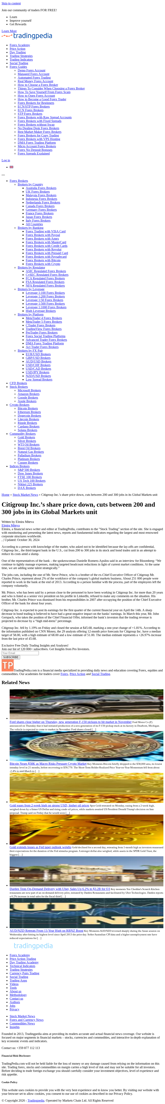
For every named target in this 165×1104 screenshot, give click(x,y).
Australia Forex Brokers (41, 188)
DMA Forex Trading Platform (37, 142)
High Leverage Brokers (41, 311)
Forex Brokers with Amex (42, 238)
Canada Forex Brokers (40, 206)
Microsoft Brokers (29, 390)
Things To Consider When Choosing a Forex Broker (51, 88)
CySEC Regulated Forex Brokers (47, 274)
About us (15, 991)
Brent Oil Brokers (29, 448)
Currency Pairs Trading (24, 973)
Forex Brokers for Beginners (36, 103)
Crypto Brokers (19, 404)
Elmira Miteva (11, 525)
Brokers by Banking (30, 227)
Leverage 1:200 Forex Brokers (45, 296)
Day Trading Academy (24, 962)
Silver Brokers (27, 441)
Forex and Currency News (26, 1020)
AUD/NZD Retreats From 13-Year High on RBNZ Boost (46, 930)
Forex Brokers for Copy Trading (38, 135)
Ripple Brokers (27, 423)
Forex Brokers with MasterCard (46, 242)
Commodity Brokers (23, 433)
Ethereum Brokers (29, 412)
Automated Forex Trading (34, 77)
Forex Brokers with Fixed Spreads (39, 121)
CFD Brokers (18, 383)
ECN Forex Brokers (30, 110)
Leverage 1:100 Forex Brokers (45, 292)
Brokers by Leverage (31, 289)
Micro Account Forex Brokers (37, 146)
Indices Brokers (20, 466)
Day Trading (18, 52)
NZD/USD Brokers (38, 376)
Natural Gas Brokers (31, 451)
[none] (86, 167)
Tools (13, 987)
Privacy (14, 1009)
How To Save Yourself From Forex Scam (44, 92)
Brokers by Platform (30, 314)
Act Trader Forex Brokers (42, 347)
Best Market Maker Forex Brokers (39, 131)
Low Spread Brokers (39, 379)
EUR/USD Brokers (38, 354)
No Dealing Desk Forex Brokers (38, 128)
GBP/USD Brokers (38, 358)
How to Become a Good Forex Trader (42, 99)
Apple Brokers (27, 401)
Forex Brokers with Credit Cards (46, 245)
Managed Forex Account (33, 74)
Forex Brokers (19, 180)
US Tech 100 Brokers (31, 480)
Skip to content (11, 3)
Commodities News (22, 1023)
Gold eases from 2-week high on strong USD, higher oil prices (49, 805)
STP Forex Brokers (30, 113)
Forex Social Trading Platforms (45, 336)
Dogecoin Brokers (29, 415)
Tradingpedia (36, 1100)
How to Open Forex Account (36, 95)
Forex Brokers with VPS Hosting (39, 139)
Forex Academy (20, 45)
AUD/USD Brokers (38, 361)
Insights (15, 1027)
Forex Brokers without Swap (36, 124)
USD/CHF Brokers (38, 365)
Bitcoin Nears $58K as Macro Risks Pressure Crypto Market (48, 763)
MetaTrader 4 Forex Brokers (44, 318)
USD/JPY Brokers (37, 372)
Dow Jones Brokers (30, 473)
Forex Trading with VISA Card (46, 231)
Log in (6, 160)
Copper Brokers (28, 462)
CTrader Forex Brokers (40, 325)
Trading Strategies (21, 56)
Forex (64, 674)
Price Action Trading (23, 958)
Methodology (18, 995)
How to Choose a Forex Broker (38, 85)
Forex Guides (18, 66)
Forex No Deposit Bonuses (35, 150)
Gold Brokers (26, 437)
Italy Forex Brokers (38, 220)
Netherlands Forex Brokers (43, 202)
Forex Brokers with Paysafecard (46, 256)
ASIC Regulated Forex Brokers (46, 271)
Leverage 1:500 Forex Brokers (45, 303)
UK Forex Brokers (38, 191)
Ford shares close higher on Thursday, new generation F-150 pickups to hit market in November (71, 722)
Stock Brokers (19, 386)
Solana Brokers (27, 430)
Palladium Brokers (29, 455)
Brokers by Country (30, 184)
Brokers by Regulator (31, 267)
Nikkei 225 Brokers (30, 484)
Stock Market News (25, 494)
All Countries (34, 224)
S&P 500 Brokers (29, 470)
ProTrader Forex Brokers (42, 332)
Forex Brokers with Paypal (43, 235)
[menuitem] (11, 167)
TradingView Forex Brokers (44, 329)
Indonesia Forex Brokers (41, 199)
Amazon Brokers (28, 394)
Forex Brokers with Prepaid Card (47, 253)
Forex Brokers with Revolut (43, 249)
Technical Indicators (22, 966)
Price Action (17, 48)
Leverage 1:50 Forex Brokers (44, 300)
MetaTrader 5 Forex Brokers (44, 321)
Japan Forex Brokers (39, 217)
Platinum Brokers (29, 459)
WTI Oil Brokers (28, 444)
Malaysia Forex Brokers (41, 195)
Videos (14, 984)
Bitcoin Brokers (28, 408)
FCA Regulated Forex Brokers (45, 278)
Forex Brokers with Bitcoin (43, 260)
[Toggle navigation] (3, 175)
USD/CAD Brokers (38, 368)
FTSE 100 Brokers (30, 477)
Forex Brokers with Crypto (43, 264)
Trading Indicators (21, 59)
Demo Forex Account (31, 70)
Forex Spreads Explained (34, 153)
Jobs (12, 1005)
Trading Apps (18, 980)
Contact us (16, 998)
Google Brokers (28, 397)
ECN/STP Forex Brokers (34, 106)
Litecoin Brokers (28, 419)
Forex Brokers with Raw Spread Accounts (45, 117)
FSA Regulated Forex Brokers (45, 282)
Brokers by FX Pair (30, 350)
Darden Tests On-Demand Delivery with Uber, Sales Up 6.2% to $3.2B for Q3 (60, 889)
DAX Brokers (27, 488)
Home (5, 494)
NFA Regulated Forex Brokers (45, 285)
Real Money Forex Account (35, 81)
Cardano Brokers (28, 426)
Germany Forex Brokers (41, 209)
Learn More (9, 31)
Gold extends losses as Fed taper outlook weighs (40, 847)
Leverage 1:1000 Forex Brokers (46, 307)
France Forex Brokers (40, 213)
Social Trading (19, 63)
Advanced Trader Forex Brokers (46, 339)
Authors (15, 1002)
